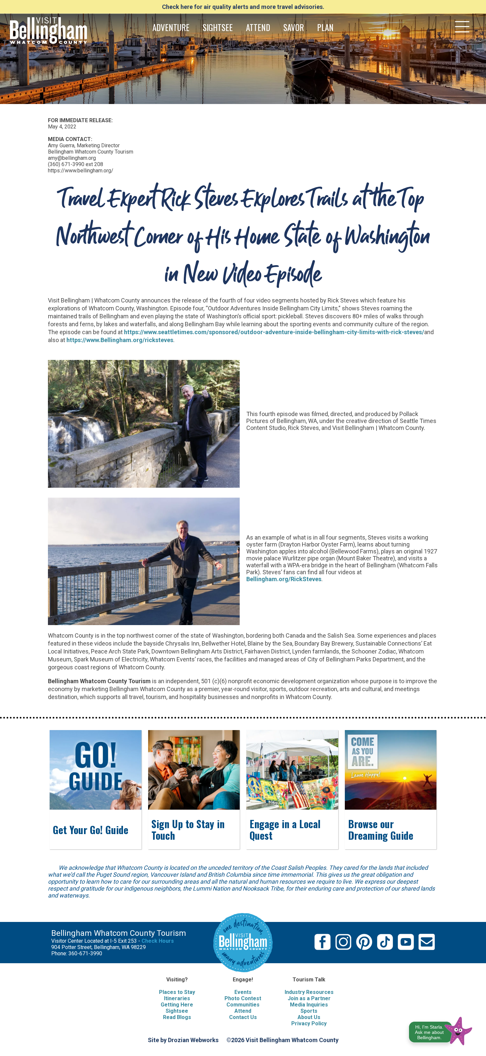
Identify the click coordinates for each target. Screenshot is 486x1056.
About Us (309, 1017)
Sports (309, 1011)
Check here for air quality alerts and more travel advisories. (243, 6)
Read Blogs (177, 1017)
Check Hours (158, 941)
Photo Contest (242, 998)
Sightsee (177, 1011)
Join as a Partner (309, 998)
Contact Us (243, 1017)
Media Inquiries (309, 1005)
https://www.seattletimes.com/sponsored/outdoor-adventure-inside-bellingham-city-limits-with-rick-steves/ (274, 332)
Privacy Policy (309, 1023)
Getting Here (177, 1005)
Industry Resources (309, 992)
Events (243, 992)
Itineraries (177, 998)
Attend (242, 1011)
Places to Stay (177, 992)
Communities (243, 1005)
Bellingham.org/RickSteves (283, 579)
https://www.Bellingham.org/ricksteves (119, 339)
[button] (441, 1030)
